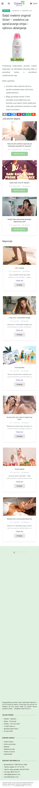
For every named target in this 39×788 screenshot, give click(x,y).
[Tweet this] (14, 114)
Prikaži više (19, 280)
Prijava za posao (9, 752)
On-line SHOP (8, 731)
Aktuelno (28, 149)
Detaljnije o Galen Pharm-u (22, 708)
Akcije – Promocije (10, 721)
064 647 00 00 (24, 769)
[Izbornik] (2, 3)
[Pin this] (19, 114)
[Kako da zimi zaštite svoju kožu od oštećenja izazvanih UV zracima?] (19, 130)
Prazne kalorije (19, 469)
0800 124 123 (15, 772)
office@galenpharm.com (12, 774)
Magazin (7, 747)
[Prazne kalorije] (19, 457)
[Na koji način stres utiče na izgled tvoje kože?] (19, 405)
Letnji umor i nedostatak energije (19, 318)
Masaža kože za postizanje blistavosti (19, 519)
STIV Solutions (28, 785)
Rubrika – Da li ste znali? (12, 724)
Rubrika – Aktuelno (10, 719)
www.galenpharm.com (11, 777)
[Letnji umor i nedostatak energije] (19, 305)
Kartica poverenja (9, 744)
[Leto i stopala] (19, 255)
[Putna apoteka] (19, 355)
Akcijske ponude (9, 749)
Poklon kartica (8, 742)
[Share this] (9, 114)
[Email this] (4, 114)
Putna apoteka (19, 367)
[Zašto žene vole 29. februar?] (19, 169)
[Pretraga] (9, 3)
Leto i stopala (19, 268)
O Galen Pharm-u (9, 726)
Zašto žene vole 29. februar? (20, 183)
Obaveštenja (8, 754)
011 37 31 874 (19, 767)
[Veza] (19, 4)
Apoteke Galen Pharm (11, 729)
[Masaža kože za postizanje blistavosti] (19, 506)
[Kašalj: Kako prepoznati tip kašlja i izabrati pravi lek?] (19, 206)
